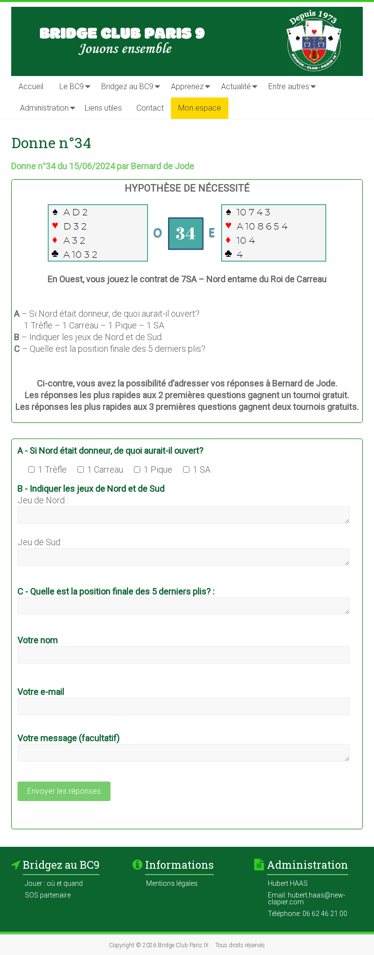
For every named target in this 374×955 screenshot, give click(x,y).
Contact (150, 108)
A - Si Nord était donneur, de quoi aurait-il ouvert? (111, 450)
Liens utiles (103, 108)
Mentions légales (172, 883)
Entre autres (288, 86)
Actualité (236, 86)
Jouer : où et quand (54, 883)
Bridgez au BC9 (127, 86)
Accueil (31, 86)
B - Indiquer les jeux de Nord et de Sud (91, 488)
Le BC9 (71, 86)
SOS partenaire (48, 895)
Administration (44, 108)
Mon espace (199, 108)
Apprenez (187, 86)
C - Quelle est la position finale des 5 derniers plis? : (116, 591)
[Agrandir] (316, 223)
